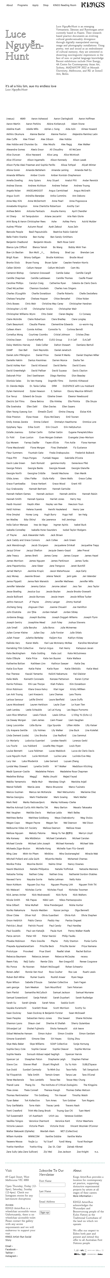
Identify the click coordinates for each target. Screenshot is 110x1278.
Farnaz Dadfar (31, 442)
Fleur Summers (14, 452)
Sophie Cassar (39, 1049)
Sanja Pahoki (40, 997)
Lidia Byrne (35, 725)
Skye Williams (37, 1043)
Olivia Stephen (89, 915)
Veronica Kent (62, 1121)
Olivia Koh (70, 915)
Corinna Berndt (75, 329)
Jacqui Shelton (34, 550)
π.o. (97, 1151)
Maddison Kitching (82, 766)
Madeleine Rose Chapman (74, 771)
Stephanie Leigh (56, 1059)
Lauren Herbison (39, 704)
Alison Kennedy (59, 159)
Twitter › (9, 1252)
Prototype (11, 951)
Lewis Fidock (39, 714)
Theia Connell (31, 1090)
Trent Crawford (14, 1110)
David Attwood (39, 365)
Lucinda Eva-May (81, 756)
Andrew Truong (82, 185)
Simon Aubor (45, 1033)
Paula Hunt (56, 930)
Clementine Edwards (62, 324)
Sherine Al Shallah (55, 1023)
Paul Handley (74, 925)
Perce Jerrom (13, 936)
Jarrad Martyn (14, 571)
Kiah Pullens (57, 684)
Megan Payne (33, 822)
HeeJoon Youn (75, 504)
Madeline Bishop (15, 776)
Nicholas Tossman (78, 889)
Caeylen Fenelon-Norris (75, 262)
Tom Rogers (88, 1100)
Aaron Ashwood (39, 118)
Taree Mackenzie (15, 1079)
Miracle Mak (91, 853)
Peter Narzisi (49, 936)
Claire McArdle (14, 319)
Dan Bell (23, 350)
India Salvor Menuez (17, 524)
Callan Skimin (13, 267)
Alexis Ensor (37, 149)
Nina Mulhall (31, 905)
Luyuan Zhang (71, 761)
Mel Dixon (88, 822)
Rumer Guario (37, 977)
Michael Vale (86, 843)
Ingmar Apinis (61, 524)
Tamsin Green (52, 1074)
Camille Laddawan (40, 278)
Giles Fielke (30, 478)
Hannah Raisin (89, 493)
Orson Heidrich (14, 920)
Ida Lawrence (49, 519)
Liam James (38, 720)
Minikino (49, 853)
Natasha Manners (88, 869)
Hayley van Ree (54, 504)
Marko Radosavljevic (34, 802)
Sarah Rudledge (84, 997)
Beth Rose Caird (65, 242)
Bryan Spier (51, 262)
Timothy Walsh (80, 1095)
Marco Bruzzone (54, 786)
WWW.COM (33, 1136)
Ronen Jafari (12, 971)
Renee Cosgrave (88, 961)
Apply (35, 5)
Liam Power (56, 720)
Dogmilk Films (55, 380)
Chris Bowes (12, 303)
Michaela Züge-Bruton (18, 848)
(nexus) (10, 118)
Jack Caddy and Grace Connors (23, 540)
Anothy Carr (73, 206)
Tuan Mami (84, 1110)
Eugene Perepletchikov (81, 432)
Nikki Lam (48, 899)
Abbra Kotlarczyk (56, 123)
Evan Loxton (26, 437)
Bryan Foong (32, 262)
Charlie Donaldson (41, 293)
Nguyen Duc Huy (36, 884)
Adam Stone (78, 123)
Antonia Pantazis (36, 211)
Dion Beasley (78, 375)
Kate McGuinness (77, 653)
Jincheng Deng (14, 607)
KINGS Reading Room (64, 5)
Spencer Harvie (73, 1054)
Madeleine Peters (45, 771)
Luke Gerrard (51, 761)
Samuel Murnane (85, 992)
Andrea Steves (14, 185)
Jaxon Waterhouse (60, 571)
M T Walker (60, 766)
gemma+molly (58, 463)
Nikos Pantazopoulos (70, 899)
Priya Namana (89, 946)
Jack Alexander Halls (33, 535)
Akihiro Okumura (15, 134)
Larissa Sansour (14, 699)
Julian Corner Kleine (17, 632)
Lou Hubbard (30, 745)
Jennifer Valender (15, 586)
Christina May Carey (52, 303)
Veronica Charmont (39, 1121)
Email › (9, 1246)
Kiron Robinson (14, 689)
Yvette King (36, 1146)
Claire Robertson (36, 319)
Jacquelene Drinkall (64, 545)
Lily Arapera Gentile (17, 730)
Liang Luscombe (15, 725)
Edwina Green (55, 396)
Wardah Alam (47, 1131)
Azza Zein (73, 226)
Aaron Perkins (33, 123)
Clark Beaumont (14, 324)
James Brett (31, 555)
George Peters (14, 468)
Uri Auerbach (36, 1115)
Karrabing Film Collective (19, 648)
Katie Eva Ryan (14, 668)
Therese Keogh (52, 1090)
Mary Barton (60, 807)
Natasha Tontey (14, 874)
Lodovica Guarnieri (35, 740)
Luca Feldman (35, 750)
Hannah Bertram (37, 488)
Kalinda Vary (13, 643)
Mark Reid (11, 802)
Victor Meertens (84, 1121)
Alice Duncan (13, 154)
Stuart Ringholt (51, 1064)
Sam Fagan (80, 982)
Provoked (28, 951)
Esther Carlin (36, 432)
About (9, 5)
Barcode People (14, 231)
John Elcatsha (13, 612)
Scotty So (80, 1008)
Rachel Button (83, 951)
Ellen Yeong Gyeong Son (19, 411)
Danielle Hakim (14, 360)
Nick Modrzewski (41, 894)
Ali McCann (75, 149)
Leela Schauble (34, 709)
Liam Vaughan (76, 720)
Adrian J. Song (52, 129)
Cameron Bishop (15, 272)
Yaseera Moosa (14, 1141)
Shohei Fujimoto (35, 1028)
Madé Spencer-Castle (18, 771)
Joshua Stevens (76, 622)
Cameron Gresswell (40, 272)
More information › (83, 1196)
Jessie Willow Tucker (81, 596)
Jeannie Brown (32, 576)
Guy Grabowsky (14, 488)
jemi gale (72, 576)
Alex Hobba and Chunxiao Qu (21, 144)
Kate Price (31, 658)
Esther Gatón (56, 432)
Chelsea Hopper (39, 298)
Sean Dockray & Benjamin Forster (45, 1013)
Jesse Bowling (13, 591)
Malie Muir (37, 781)
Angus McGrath (82, 190)
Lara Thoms (75, 694)
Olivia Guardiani (50, 915)
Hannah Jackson (45, 493)
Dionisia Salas (13, 380)
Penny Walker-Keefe (79, 930)
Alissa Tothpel (68, 164)
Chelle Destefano (88, 293)
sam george (12, 987)
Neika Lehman (55, 879)
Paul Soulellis (13, 930)
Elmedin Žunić (45, 411)
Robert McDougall (49, 966)
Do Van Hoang (34, 380)
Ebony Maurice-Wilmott (80, 391)
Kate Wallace (74, 658)
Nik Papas (31, 899)
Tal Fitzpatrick (14, 1074)
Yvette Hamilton (15, 1146)
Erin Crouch (52, 427)
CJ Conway (85, 314)
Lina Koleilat (91, 730)
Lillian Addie (73, 725)
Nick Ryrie (61, 894)
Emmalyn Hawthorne (66, 421)
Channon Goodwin (39, 288)
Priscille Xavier (67, 946)
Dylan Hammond (15, 391)
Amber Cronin (38, 175)
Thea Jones (12, 1090)
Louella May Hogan (53, 745)
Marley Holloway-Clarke (63, 802)
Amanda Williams (15, 175)
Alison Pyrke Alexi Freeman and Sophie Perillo (30, 164)
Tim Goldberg (41, 1095)
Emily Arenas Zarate (17, 421)
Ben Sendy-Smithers (61, 236)
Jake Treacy (12, 555)
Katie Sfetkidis (73, 668)
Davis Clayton (80, 370)
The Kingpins (90, 1085)
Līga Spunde (54, 725)
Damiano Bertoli (85, 344)
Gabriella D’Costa (74, 458)
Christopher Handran (80, 303)
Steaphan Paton (33, 1059)
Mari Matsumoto (66, 792)
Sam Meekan (32, 987)
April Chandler (79, 211)
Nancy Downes (76, 864)
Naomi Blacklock (15, 869)
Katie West (92, 668)
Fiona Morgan (37, 447)
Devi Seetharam (35, 375)
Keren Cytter (82, 679)
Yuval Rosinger (85, 1141)
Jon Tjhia (31, 612)
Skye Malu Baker (15, 1043)
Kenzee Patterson (59, 679)
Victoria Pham (36, 1126)
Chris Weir (30, 303)
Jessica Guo (33, 591)
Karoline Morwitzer (88, 643)
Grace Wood (58, 483)
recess (84, 956)
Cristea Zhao (82, 334)
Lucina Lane (60, 756)
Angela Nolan (13, 190)
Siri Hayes (56, 1038)
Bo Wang (57, 247)
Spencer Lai (12, 1059)
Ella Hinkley (56, 401)
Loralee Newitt (59, 740)
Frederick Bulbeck (84, 452)
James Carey (51, 555)
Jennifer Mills (86, 581)
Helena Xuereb (34, 509)
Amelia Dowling (14, 180)
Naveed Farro (13, 879)
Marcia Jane (34, 786)
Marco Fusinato (77, 786)
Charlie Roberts (65, 293)
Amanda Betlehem (35, 170)
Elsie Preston (13, 416)
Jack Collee (52, 540)
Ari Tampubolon (30, 216)
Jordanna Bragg (14, 617)
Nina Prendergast (53, 905)
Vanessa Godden (73, 1115)
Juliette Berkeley (34, 637)
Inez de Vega (41, 524)
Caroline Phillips (14, 283)
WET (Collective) (69, 1131)
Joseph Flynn (91, 617)
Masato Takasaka (82, 807)
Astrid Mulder (89, 221)
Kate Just (56, 653)
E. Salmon (56, 391)
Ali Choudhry (56, 149)
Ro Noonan (28, 966)
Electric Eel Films (15, 401)
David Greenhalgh (15, 370)
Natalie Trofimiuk (64, 869)
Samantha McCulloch (36, 992)
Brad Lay (70, 252)
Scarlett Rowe (39, 1008)
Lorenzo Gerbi (80, 740)
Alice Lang (52, 154)
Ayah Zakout (55, 226)
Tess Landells (37, 1079)
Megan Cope (13, 822)
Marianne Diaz (88, 792)
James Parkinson (60, 560)
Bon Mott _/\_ (36, 252)
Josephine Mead (36, 622)
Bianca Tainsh (40, 247)
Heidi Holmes (13, 509)
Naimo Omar (55, 864)
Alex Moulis (49, 144)
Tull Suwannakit (14, 1115)
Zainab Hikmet (75, 1146)
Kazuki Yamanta (34, 673)
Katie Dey (79, 663)
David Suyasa (59, 370)
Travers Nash (72, 1105)
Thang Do (30, 1085)
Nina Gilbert (12, 905)
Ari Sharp (11, 216)
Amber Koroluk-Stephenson (66, 175)
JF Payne (34, 601)
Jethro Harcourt (14, 601)
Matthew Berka (14, 817)
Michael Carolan (80, 838)
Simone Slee (38, 1038)
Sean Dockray (13, 1013)
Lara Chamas (56, 694)
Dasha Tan (78, 360)
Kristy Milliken (77, 689)
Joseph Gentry (14, 622)
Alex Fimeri (29, 139)
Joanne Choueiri (58, 607)
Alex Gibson (47, 139)
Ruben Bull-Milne (15, 977)
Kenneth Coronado (34, 679)
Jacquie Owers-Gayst (59, 550)
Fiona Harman (88, 442)
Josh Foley (56, 622)
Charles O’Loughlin (16, 293)
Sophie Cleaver (61, 1049)
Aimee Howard (89, 129)
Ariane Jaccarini (53, 216)
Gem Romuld (38, 463)
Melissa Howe (73, 828)
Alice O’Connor (13, 159)
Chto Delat (47, 314)
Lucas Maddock (57, 750)
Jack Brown (57, 535)
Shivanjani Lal (13, 1028)
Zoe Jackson (64, 1151)
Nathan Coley (36, 874)
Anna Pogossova (78, 201)
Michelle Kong (43, 848)
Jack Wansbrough (15, 545)
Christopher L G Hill (16, 308)
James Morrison (14, 560)
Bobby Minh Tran (77, 247)
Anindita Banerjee (34, 195)
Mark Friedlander (39, 797)
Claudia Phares (37, 324)
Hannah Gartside (61, 488)
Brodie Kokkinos (55, 257)
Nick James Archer (16, 894)
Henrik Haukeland (57, 509)
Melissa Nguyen (14, 833)
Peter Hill (31, 936)
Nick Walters (80, 894)
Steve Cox (11, 1064)
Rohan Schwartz (74, 966)
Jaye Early (81, 571)
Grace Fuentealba (15, 483)
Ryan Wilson (12, 982)
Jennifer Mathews (64, 581)
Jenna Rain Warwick (38, 581)
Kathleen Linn (38, 663)
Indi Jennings (69, 519)
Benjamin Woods (42, 242)
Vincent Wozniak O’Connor (84, 1126)
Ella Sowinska (13, 406)
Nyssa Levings (61, 910)
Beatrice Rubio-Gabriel (65, 231)
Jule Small (11, 627)
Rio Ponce (11, 966)
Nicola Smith (13, 899)
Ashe (54, 221)
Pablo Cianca (35, 920)
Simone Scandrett (16, 1038)
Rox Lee (72, 971)
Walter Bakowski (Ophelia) (20, 1131)
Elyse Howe (32, 416)
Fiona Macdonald (15, 447)
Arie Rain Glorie (75, 216)
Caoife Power (86, 278)
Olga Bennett (82, 910)
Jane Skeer (37, 565)
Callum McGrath (56, 267)
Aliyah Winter (89, 164)
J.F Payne (11, 535)
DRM (54, 386)
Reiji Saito (29, 961)
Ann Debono (78, 195)
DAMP (9, 350)
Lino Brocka (41, 735)
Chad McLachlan (15, 288)
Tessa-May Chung (75, 1079)
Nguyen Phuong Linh (62, 884)
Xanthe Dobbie (53, 1136)
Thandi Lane (12, 1085)
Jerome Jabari (59, 586)
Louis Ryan (75, 745)
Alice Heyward (33, 154)
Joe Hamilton (80, 607)
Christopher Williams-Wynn (20, 314)
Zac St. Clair (54, 1146)
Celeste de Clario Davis (84, 283)
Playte (54, 941)
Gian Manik (80, 473)
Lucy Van (11, 761)
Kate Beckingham (15, 653)
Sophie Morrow (83, 1049)
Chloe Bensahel (62, 298)
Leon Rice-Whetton (16, 714)
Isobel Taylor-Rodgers (74, 529)
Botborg (54, 252)
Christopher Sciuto (43, 308)
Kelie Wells (12, 679)
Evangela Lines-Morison (81, 437)
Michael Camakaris (56, 838)
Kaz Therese (12, 673)
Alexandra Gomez (15, 149)
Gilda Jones (12, 478)
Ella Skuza (91, 401)
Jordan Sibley (70, 612)
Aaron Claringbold (63, 118)
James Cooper (71, 555)
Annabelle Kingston (16, 206)
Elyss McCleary (52, 416)
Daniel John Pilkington (18, 355)
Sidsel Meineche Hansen (19, 1033)
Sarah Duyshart (61, 997)
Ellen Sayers (68, 406)
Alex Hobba (65, 139)
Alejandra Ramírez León (85, 134)
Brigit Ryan (12, 257)
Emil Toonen (72, 416)
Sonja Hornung (81, 1043)
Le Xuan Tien (78, 704)
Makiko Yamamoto (16, 781)
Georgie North (14, 473)
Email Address (47, 1201)
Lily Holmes (39, 730)
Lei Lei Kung (54, 709)
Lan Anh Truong (14, 694)
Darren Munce (59, 360)
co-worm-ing (86, 324)
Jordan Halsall (49, 612)
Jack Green (70, 540)
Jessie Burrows (37, 596)
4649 (22, 118)
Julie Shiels (76, 632)
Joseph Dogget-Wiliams (64, 617)
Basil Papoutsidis (38, 231)
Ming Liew (11, 853)
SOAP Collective (58, 1043)
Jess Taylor (93, 586)
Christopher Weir (68, 308)
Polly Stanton (71, 941)
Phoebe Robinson (15, 941)
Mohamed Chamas (77, 858)
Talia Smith (33, 1074)
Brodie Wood (76, 257)
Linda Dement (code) (17, 735)
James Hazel (91, 555)
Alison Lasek (79, 159)
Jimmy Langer (52, 601)
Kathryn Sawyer (59, 663)
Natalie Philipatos (39, 869)
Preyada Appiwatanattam (20, 946)
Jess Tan (77, 586)
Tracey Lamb (53, 1105)
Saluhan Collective (58, 982)
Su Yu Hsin (70, 1064)
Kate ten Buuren (52, 658)
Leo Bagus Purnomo (77, 709)
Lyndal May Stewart (17, 766)
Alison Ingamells (36, 159)
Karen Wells (32, 643)
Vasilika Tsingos (14, 1121)
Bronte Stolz (13, 262)
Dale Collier (42, 344)
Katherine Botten (15, 663)
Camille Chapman (15, 278)
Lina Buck (74, 730)
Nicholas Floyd (55, 889)
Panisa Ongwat (73, 920)
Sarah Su (11, 1002)
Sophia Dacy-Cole (15, 1049)
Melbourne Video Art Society (21, 828)
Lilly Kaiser (91, 725)
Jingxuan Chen (36, 607)
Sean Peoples (13, 1018)
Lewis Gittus (59, 714)
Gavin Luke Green (15, 463)
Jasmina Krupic (36, 571)
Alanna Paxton (58, 134)
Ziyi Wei (48, 1151)
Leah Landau (13, 709)
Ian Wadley (12, 519)
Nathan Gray (56, 874)
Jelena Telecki (53, 576)
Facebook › (11, 1249)
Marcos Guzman (14, 792)
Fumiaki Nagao (51, 458)
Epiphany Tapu (14, 427)
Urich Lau (54, 1115)
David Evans (79, 365)
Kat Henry (64, 648)
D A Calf (72, 339)
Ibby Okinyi (30, 519)
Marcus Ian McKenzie (40, 792)
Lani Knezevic (36, 694)
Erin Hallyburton (72, 427)
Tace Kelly (71, 1069)
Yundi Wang (65, 1141)
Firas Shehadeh (59, 447)
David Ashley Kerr (15, 365)
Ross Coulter (55, 971)
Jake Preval (83, 550)
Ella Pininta (74, 401)
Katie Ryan (53, 668)
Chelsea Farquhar (15, 298)
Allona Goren (13, 170)
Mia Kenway (12, 838)
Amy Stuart (53, 180)
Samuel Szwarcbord (17, 997)
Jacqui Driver (13, 550)
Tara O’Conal (88, 1074)
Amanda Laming (60, 170)
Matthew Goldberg (39, 817)
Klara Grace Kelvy (38, 689)
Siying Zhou (73, 1038)
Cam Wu (75, 267)
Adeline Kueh (13, 129)
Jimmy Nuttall (73, 601)
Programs (22, 5)
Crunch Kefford (35, 339)
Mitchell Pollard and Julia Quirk (22, 858)
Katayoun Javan (84, 648)
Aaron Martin (13, 123)
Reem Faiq (12, 961)
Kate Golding (38, 653)
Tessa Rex (55, 1079)
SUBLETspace (89, 1064)
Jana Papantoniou (16, 565)
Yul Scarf (48, 1141)
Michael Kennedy (65, 843)
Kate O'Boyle (13, 658)
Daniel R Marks (62, 355)
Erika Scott (34, 427)
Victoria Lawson (14, 1126)
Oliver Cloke (12, 915)
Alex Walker (84, 144)
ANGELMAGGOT (34, 190)
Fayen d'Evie (52, 442)
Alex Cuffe (11, 139)
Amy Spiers (35, 180)
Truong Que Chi (65, 1110)
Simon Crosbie (65, 1033)
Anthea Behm (13, 211)
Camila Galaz (63, 272)
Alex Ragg (66, 144)
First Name (45, 1181)
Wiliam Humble (14, 1136)
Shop (46, 5)
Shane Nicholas (84, 1018)
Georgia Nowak (57, 468)
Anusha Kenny (58, 211)
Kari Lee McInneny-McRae (58, 643)
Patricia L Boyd (14, 925)
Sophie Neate (13, 1054)
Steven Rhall (30, 1064)
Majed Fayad (70, 776)
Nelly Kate (75, 879)
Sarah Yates (48, 1002)
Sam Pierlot (12, 992)
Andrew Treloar (60, 185)
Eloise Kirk (85, 411)
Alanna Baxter (37, 134)
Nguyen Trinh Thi (88, 884)
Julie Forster (57, 632)
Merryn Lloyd (86, 833)
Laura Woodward (15, 704)
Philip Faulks (68, 936)
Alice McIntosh (71, 154)
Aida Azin (70, 129)
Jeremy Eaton (38, 586)
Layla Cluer (59, 704)
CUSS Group (55, 339)
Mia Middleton (32, 838)
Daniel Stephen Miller (87, 355)
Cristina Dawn (13, 339)
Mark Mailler (80, 797)
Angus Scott (13, 195)
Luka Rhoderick (30, 761)
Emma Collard (41, 421)
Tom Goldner (69, 1100)
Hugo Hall (67, 514)
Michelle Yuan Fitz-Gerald (70, 848)
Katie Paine (35, 668)
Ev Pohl (10, 437)
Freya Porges (30, 458)
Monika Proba (13, 864)
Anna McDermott (37, 201)
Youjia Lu (33, 1141)
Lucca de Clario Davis (82, 750)
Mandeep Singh (57, 781)
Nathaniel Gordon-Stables (83, 874)
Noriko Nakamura (15, 910)
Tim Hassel (60, 1095)
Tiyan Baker (12, 1100)
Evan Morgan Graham (50, 437)
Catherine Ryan (58, 283)
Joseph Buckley (37, 617)
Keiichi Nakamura (58, 673)
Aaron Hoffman (87, 118)
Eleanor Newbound (78, 396)
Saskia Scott (67, 1002)
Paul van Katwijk (35, 930)
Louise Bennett (14, 750)
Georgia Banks (35, 468)
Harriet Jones (57, 499)
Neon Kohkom (13, 884)
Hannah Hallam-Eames (18, 493)
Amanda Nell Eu (83, 170)
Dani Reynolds (40, 350)
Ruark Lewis (89, 971)
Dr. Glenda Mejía (15, 386)
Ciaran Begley (66, 314)
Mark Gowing (61, 797)
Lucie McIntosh (40, 756)
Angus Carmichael (58, 190)
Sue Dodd (11, 1069)
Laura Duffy (76, 699)
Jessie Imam (57, 596)
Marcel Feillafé (14, 786)
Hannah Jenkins (68, 493)
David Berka (59, 365)
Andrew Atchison (37, 185)
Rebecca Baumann (16, 956)
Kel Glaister (79, 673)
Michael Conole (14, 843)
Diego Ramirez (58, 375)
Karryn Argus (46, 648)
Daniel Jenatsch (62, 350)
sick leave (78, 1028)
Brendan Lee (87, 252)
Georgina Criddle (36, 473)
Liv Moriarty (12, 740)
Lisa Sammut (79, 735)
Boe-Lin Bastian (14, 252)
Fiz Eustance (80, 447)
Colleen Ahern (13, 329)
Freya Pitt (11, 458)
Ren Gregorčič (66, 961)
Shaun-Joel (34, 1023)
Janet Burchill (78, 565)
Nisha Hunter (76, 905)
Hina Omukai (13, 514)
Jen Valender (89, 576)
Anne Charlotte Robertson (47, 206)
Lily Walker (57, 730)
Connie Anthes (34, 329)
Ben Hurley (38, 236)
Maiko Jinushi (50, 776)
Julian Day (39, 632)
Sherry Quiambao (80, 1023)
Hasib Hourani (13, 504)
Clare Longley (79, 319)
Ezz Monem (12, 442)
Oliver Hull (30, 915)
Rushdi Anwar (58, 977)
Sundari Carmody (32, 1069)
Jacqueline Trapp (90, 545)
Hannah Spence (35, 499)
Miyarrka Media (53, 858)
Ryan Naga (77, 977)
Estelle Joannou (14, 432)
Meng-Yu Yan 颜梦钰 (62, 833)
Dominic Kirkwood (78, 380)
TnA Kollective (32, 1100)
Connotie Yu (54, 329)
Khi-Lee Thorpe (36, 684)
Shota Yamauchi (58, 1028)
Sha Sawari (64, 1018)
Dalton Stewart (62, 344)
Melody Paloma (37, 833)
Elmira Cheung (66, 411)
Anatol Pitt (71, 180)
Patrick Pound (35, 925)
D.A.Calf (87, 339)
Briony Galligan (32, 257)
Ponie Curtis (90, 941)
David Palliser (38, 370)
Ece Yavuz (11, 396)
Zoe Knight (83, 1151)
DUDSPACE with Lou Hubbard (78, 386)
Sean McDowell (77, 1013)
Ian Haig (82, 514)
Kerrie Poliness (14, 684)
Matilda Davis (33, 812)
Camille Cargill (83, 272)
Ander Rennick (90, 180)
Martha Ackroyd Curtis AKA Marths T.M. (27, 807)
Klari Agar (59, 689)
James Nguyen (37, 560)
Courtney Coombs (38, 334)
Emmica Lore (89, 421)
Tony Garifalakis (14, 1105)
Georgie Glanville (80, 468)
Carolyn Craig (36, 283)
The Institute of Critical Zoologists (59, 1085)
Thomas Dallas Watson (78, 1090)
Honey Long (32, 514)
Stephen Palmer (80, 1059)
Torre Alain (34, 1105)
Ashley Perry (69, 221)
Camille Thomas (64, 278)
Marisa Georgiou (15, 797)
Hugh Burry (50, 514)
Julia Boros (48, 627)
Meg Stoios (86, 817)
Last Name (45, 1191)
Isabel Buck (80, 524)
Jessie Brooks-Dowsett (78, 591)
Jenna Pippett (14, 581)
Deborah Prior (13, 375)
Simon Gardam (87, 1033)
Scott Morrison (61, 1008)
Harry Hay (75, 499)
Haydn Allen (33, 504)
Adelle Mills (32, 129)
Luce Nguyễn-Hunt (16, 756)
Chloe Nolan (82, 298)
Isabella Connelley (15, 529)
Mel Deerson (70, 822)
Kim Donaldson (78, 684)
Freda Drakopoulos (59, 452)
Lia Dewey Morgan (16, 720)
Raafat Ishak (63, 951)
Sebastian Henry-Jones (39, 1018)
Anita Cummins (58, 195)
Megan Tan (52, 822)
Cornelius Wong (14, 334)
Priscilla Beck (47, 946)
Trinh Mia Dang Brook (39, 1110)
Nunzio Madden (39, 910)
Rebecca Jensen (40, 956)
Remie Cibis (47, 961)
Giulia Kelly (48, 478)
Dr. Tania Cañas (38, 386)
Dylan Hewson (37, 391)
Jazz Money (12, 576)
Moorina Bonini (35, 864)
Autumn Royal (35, 226)
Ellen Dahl (32, 406)
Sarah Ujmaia (29, 1002)
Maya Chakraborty (64, 817)
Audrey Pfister (14, 226)
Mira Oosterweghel (69, 853)
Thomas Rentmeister (17, 1095)
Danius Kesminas (37, 360)
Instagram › (11, 1256)
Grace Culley (85, 478)
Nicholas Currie (33, 889)
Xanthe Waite (74, 1136)
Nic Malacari (12, 889)
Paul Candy (55, 925)
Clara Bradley (58, 319)
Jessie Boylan (53, 591)
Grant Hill (76, 483)
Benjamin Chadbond (17, 242)
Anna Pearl (57, 201)
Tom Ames (51, 1100)
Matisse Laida (54, 812)
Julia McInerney (68, 627)
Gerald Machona (60, 473)
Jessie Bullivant (14, 596)
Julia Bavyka (30, 627)
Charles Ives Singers (65, 288)
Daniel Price (42, 355)
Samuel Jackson (61, 992)
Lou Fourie (11, 745)
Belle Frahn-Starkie (16, 236)
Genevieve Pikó (80, 463)
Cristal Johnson (62, 334)
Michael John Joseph (39, 843)
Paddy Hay (53, 920)
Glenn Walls (66, 478)
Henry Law (78, 509)
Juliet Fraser (13, 637)
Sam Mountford (53, 987)
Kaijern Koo (55, 637)
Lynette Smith (41, 766)
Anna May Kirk (14, 201)
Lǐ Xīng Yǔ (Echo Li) (82, 714)
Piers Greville (38, 941)
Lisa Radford (59, 735)
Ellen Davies (49, 406)
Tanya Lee (71, 1074)
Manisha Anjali (79, 781)
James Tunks (81, 560)
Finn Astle (70, 442)
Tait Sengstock (91, 1069)
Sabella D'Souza (33, 982)
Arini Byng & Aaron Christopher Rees (26, 221)
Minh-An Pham (31, 853)
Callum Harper (34, 267)
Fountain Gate (35, 452)
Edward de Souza (32, 396)
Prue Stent (45, 951)
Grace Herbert (38, 483)
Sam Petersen (74, 987)
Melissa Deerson (51, 828)
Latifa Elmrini (36, 699)
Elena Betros (37, 401)
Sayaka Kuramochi (16, 1008)
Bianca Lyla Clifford (16, 247)
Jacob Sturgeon (39, 545)
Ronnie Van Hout (34, 971)
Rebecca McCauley (65, 956)
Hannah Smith (13, 499)
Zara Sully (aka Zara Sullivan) (22, 1151)
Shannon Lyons (14, 1023)
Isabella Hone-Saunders (44, 529)
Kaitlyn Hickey (75, 637)
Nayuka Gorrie (34, 879)
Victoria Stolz (57, 1126)
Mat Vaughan (13, 812)
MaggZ (33, 776)
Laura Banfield (56, 699)
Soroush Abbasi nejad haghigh (43, 1054)
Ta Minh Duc (53, 1069)
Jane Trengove (57, 565)
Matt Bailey (74, 812)
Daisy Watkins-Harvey (18, 344)
